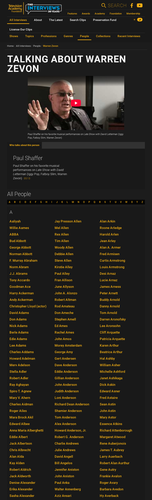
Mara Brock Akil (21, 417)
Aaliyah (15, 221)
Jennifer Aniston (67, 469)
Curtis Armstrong (112, 260)
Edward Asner (110, 391)
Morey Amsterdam (68, 345)
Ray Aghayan (19, 385)
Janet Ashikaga (111, 378)
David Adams (19, 313)
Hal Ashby (107, 358)
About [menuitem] (38, 20)
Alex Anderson (65, 424)
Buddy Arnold (110, 300)
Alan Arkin (107, 221)
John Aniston (64, 476)
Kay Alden (17, 463)
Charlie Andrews (67, 443)
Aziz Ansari (63, 496)
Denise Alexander (22, 483)
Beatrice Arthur (111, 352)
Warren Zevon (50, 46)
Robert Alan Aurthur (114, 463)
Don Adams (18, 319)
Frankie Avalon (111, 476)
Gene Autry (108, 469)
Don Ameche (64, 313)
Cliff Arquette (110, 332)
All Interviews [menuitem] (18, 20)
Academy (100, 13)
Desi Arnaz (108, 273)
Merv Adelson (20, 365)
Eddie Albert (19, 437)
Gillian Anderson (67, 378)
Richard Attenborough (116, 430)
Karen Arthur (109, 345)
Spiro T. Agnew (20, 391)
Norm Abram (19, 267)
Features (72, 13)
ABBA (14, 234)
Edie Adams (18, 339)
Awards (86, 13)
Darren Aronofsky (113, 319)
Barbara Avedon (111, 489)
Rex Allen (62, 234)
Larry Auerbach (111, 456)
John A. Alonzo (66, 293)
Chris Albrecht (20, 450)
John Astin (108, 411)
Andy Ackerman (21, 300)
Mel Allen (62, 228)
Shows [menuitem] (14, 36)
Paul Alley (62, 273)
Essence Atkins (111, 424)
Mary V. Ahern (20, 398)
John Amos (63, 339)
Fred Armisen (109, 254)
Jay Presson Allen (68, 221)
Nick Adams (18, 326)
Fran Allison (63, 280)
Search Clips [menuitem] (78, 20)
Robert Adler (19, 378)
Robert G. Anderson (69, 437)
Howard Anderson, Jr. (70, 430)
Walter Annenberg (68, 489)
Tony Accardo (20, 280)
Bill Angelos (63, 463)
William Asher (110, 365)
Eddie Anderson (66, 371)
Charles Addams (22, 352)
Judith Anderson (67, 391)
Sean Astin (108, 404)
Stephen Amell (65, 319)
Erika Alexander (21, 489)
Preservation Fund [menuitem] (104, 20)
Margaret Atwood (112, 437)
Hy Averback (109, 496)
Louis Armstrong (112, 267)
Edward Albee (20, 424)
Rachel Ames (64, 332)
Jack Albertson (21, 443)
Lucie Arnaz (108, 280)
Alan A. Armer (110, 247)
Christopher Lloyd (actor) (28, 306)
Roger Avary (109, 483)
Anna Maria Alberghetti (26, 430)
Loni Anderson (65, 398)
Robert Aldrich (20, 469)
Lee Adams (18, 345)
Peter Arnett (109, 293)
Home (10, 46)
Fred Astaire (109, 398)
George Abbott (20, 247)
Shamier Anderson (68, 411)
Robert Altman (65, 300)
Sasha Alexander (22, 496)
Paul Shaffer (28, 158)
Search (117, 5)
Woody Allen (64, 247)
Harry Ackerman (22, 293)
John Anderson (66, 385)
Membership (133, 13)
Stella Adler (18, 371)
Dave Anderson (66, 365)
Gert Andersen (65, 358)
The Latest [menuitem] (56, 20)
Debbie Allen (64, 254)
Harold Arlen (109, 234)
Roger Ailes (18, 411)
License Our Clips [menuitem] (21, 29)
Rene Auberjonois (113, 443)
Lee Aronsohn (110, 326)
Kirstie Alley (64, 267)
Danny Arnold (110, 306)
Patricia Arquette (112, 339)
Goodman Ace (20, 287)
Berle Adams (19, 332)
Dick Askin (107, 385)
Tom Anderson (65, 417)
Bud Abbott (18, 241)
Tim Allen (62, 241)
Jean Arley (108, 241)
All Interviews (23, 46)
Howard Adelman (22, 358)
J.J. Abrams (18, 273)
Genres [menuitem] (68, 36)
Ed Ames (61, 326)
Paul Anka (62, 483)
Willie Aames (19, 228)
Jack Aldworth (20, 476)
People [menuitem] (84, 36)
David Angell (64, 456)
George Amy (64, 352)
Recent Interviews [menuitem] (129, 36)
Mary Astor (108, 417)
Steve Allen (63, 260)
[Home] (36, 9)
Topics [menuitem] (29, 36)
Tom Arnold (108, 313)
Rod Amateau (65, 306)
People (37, 46)
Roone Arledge (111, 228)
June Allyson (64, 287)
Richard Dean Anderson (72, 404)
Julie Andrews (65, 450)
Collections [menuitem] (103, 36)
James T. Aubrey (112, 450)
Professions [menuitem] (49, 36)
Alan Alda (17, 456)
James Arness (110, 287)
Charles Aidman (21, 404)
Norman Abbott (21, 254)
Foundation (116, 13)
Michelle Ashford (112, 371)
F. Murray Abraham (23, 260)
